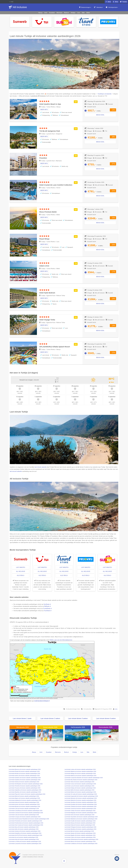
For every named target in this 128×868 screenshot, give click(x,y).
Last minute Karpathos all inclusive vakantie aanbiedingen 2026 (25, 833)
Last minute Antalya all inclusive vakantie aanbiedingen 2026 (80, 788)
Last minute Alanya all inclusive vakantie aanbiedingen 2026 (80, 823)
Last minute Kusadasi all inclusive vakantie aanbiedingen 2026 (81, 804)
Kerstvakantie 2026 (105, 727)
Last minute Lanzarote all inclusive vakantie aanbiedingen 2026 (25, 843)
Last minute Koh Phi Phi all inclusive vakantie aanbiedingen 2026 (25, 835)
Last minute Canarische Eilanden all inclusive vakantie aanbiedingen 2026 (84, 777)
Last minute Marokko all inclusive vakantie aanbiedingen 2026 (80, 829)
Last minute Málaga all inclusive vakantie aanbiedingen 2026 (80, 773)
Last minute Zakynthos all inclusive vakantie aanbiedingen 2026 (25, 790)
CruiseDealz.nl (47, 608)
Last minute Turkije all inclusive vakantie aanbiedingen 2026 (80, 810)
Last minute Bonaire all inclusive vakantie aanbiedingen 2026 (24, 806)
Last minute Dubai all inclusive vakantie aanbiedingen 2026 (80, 825)
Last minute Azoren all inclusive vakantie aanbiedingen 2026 (24, 804)
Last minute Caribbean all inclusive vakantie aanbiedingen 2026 (81, 843)
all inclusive (20, 571)
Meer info (44, 109)
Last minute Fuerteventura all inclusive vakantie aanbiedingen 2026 (26, 823)
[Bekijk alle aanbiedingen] (20, 21)
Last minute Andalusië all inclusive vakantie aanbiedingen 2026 (25, 800)
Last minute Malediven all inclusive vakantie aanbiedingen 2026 (81, 819)
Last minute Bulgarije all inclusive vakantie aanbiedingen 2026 (81, 812)
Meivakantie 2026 (22, 727)
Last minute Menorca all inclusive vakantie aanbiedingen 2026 (25, 769)
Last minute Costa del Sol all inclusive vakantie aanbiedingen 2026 (26, 812)
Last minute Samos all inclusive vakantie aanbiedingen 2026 (24, 775)
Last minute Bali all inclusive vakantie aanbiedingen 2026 (79, 831)
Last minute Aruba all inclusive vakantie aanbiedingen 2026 (24, 802)
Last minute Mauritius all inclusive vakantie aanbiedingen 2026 (25, 792)
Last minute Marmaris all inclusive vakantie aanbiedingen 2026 (81, 798)
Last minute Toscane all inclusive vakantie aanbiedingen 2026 (24, 788)
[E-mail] (117, 858)
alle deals (20, 575)
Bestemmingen (85, 7)
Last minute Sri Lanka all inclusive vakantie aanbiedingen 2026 (81, 794)
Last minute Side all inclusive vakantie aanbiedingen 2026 (79, 781)
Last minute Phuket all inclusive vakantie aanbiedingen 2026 (24, 771)
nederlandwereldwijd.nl (42, 701)
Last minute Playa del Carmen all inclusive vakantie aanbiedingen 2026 (27, 794)
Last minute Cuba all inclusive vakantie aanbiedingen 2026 (24, 814)
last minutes (20, 567)
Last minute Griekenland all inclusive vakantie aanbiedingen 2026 (81, 839)
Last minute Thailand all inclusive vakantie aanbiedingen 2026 (80, 806)
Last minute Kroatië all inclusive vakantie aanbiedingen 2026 (80, 821)
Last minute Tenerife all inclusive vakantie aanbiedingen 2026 (24, 786)
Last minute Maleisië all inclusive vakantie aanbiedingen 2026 (80, 800)
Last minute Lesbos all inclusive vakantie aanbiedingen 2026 (80, 769)
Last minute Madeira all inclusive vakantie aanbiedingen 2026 (80, 771)
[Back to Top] (64, 860)
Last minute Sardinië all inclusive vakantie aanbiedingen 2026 (24, 779)
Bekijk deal (100, 115)
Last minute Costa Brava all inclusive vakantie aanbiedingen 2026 (25, 810)
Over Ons (40, 856)
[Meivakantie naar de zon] (23, 735)
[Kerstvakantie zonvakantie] (105, 735)
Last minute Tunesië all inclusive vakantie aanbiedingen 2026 (80, 808)
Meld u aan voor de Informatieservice (61, 640)
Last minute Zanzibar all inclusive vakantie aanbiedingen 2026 (80, 802)
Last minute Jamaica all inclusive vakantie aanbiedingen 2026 (24, 831)
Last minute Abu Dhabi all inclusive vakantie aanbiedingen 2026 (81, 779)
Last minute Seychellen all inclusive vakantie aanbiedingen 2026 (81, 816)
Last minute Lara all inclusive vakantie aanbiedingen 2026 (79, 786)
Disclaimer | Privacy (32, 856)
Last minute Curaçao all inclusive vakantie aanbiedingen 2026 (24, 816)
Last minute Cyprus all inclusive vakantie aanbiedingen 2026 (80, 837)
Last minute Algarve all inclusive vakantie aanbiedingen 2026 (24, 798)
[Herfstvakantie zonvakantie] (78, 735)
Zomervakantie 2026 (50, 727)
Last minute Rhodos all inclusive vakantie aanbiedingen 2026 (24, 773)
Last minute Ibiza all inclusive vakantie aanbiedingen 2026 (24, 827)
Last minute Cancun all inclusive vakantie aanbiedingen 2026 (80, 784)
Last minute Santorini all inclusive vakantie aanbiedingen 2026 (25, 777)
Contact (25, 856)
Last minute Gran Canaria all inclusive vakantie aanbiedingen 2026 (26, 825)
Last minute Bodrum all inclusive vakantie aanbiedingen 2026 (80, 792)
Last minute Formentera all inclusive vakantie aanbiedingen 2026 (25, 821)
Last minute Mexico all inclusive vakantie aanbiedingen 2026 (80, 841)
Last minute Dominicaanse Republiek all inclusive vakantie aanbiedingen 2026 (29, 819)
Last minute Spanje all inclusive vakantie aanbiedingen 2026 (80, 833)
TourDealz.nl (47, 610)
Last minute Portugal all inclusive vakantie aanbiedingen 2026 (80, 827)
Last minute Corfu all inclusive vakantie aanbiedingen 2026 (24, 808)
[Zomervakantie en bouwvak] (50, 735)
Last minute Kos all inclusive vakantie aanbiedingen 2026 (23, 837)
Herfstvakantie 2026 (78, 727)
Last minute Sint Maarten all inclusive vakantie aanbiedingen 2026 (26, 784)
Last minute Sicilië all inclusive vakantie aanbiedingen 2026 (24, 781)
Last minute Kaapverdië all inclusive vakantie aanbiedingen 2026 (81, 796)
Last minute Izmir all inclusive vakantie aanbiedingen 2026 (79, 814)
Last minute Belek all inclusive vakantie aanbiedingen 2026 (24, 796)
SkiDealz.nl (47, 606)
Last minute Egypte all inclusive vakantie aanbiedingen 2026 (80, 835)
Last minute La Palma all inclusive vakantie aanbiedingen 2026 (25, 841)
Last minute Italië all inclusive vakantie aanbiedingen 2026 (79, 790)
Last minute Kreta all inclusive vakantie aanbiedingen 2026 (24, 839)
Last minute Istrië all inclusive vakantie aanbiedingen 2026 (24, 829)
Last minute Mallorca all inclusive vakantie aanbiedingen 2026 (80, 775)
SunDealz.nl (47, 604)
